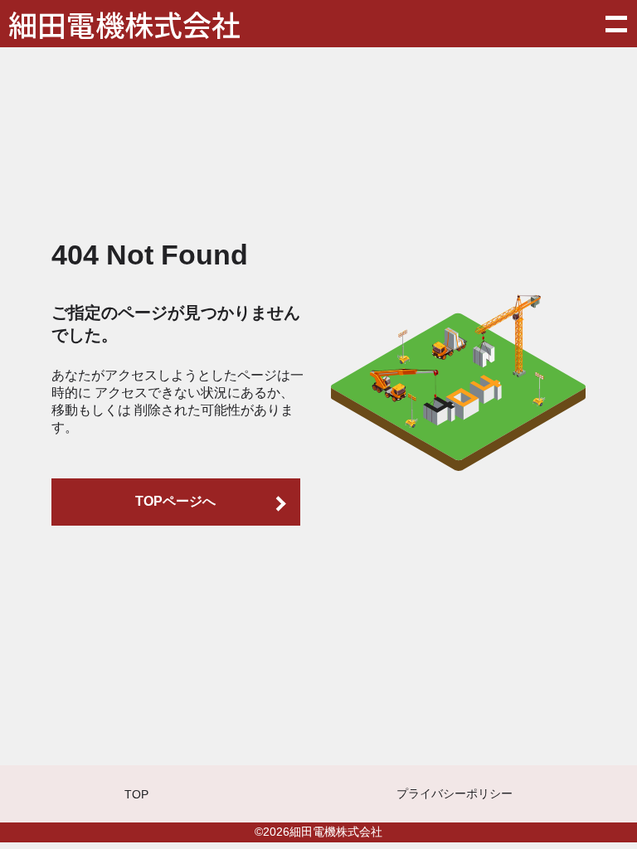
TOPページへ (175, 501)
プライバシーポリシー (454, 793)
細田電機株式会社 (124, 23)
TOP (136, 794)
